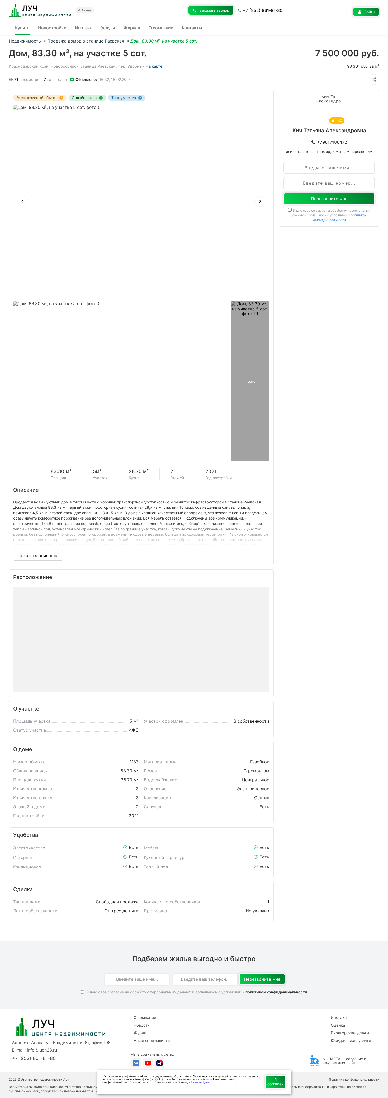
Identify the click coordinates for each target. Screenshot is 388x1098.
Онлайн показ (84, 97)
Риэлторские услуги (350, 1032)
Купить (22, 27)
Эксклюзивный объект (36, 97)
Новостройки (52, 27)
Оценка (338, 1025)
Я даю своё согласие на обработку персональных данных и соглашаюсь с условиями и (331, 215)
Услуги (108, 27)
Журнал (132, 27)
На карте (154, 66)
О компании (161, 27)
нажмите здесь (200, 1082)
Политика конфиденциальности (354, 1079)
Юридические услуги (351, 1040)
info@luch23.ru (42, 1050)
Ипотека (83, 27)
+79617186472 (332, 142)
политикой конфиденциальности (276, 992)
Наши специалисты (152, 1040)
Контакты (192, 27)
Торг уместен (123, 97)
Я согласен (275, 1081)
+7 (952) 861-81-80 (34, 1058)
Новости (142, 1025)
